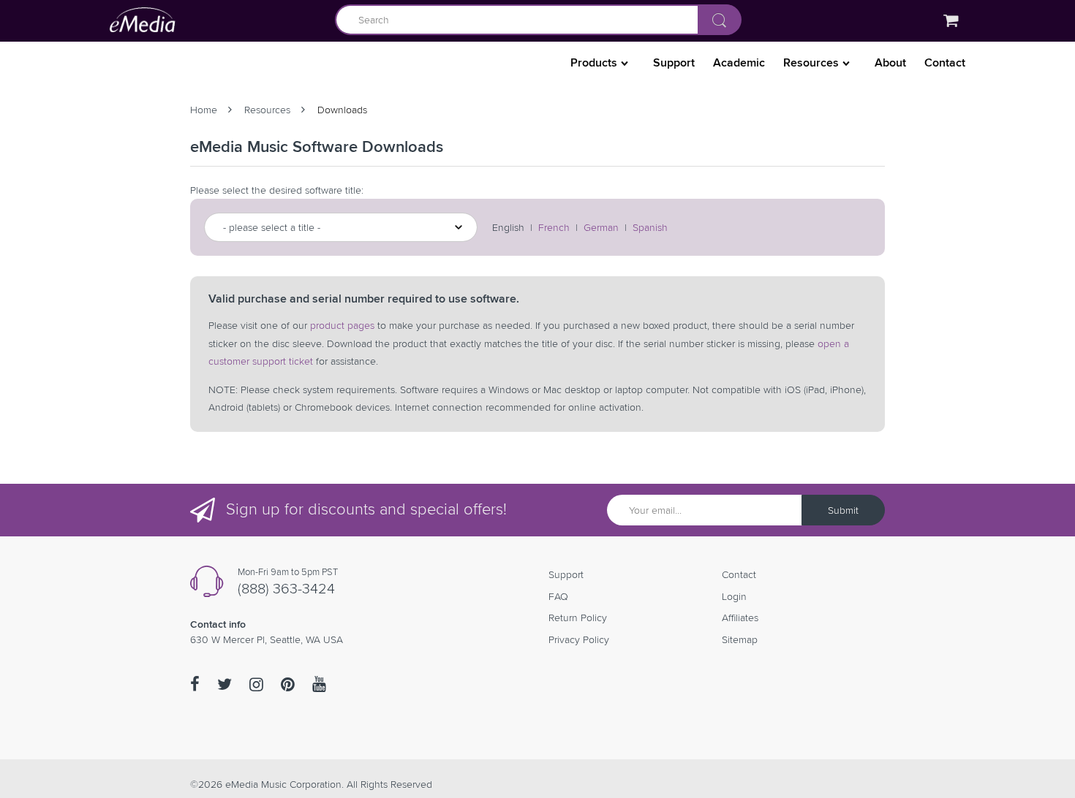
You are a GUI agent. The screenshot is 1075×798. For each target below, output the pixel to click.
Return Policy (577, 617)
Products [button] (595, 62)
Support (674, 62)
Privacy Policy (578, 639)
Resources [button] (812, 62)
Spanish (650, 227)
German (601, 227)
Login (734, 596)
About (890, 62)
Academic (739, 62)
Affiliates (740, 617)
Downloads (342, 109)
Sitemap (740, 639)
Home (203, 109)
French (554, 227)
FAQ (558, 596)
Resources (267, 109)
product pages (342, 325)
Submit (843, 510)
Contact (944, 62)
